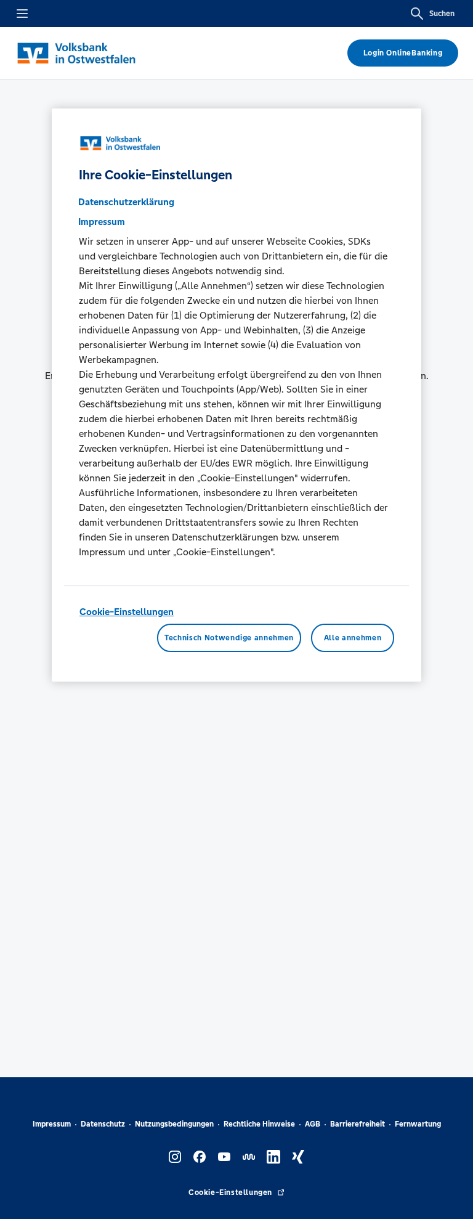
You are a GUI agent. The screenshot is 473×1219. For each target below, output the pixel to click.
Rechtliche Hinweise (259, 1124)
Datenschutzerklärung (126, 202)
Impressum (52, 1124)
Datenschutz (103, 1124)
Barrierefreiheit (357, 1124)
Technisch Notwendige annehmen (229, 638)
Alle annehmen (352, 638)
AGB (312, 1124)
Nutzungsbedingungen (174, 1124)
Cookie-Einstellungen (126, 612)
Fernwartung (418, 1124)
